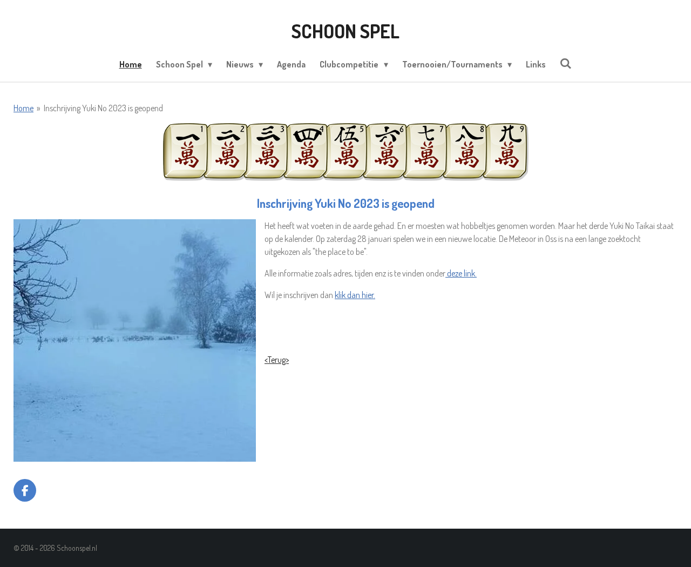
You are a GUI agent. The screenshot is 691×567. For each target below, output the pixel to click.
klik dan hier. (355, 294)
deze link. (461, 273)
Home (23, 108)
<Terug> (277, 359)
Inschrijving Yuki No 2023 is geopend (103, 108)
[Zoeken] (566, 63)
